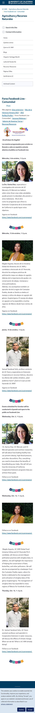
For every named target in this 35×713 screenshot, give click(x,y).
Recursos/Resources (9, 124)
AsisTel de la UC (8, 76)
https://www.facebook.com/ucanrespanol (17, 217)
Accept (30, 710)
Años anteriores (17, 110)
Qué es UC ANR (8, 47)
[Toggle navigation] (3, 2)
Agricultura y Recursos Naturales (19, 9)
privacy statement (7, 704)
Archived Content (9, 84)
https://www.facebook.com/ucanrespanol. (17, 533)
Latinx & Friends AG (9, 62)
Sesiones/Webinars (19, 118)
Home (5, 38)
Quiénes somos (8, 43)
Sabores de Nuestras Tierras (12, 121)
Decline (21, 710)
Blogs (5, 52)
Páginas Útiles (7, 71)
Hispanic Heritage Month (11, 57)
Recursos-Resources (9, 67)
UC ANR (4, 9)
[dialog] (17, 700)
